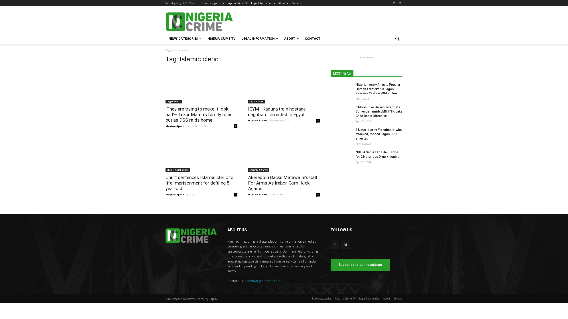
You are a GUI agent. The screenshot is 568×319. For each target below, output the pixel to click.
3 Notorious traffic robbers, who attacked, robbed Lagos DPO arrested (379, 134)
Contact (398, 298)
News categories (321, 298)
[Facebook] (393, 3)
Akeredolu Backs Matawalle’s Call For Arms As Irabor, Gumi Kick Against (282, 183)
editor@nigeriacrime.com (262, 281)
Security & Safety (258, 169)
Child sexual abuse (178, 169)
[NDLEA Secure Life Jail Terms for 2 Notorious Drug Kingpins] (341, 157)
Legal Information (369, 298)
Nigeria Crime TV (345, 298)
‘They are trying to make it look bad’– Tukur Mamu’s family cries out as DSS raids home (199, 114)
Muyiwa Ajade (175, 126)
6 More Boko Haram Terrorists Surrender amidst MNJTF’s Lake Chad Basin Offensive (379, 111)
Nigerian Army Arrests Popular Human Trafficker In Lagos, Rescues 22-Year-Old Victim (378, 89)
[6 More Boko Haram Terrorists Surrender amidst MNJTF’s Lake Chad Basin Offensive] (341, 112)
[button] (397, 38)
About (386, 298)
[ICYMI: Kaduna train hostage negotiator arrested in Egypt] (284, 85)
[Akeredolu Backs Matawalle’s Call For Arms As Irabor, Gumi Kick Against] (284, 154)
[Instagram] (399, 3)
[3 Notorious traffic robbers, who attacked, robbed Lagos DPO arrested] (341, 135)
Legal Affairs (174, 101)
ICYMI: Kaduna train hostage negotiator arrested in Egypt (277, 111)
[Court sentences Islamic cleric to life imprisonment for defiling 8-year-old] (201, 154)
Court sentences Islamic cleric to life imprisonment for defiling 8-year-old (199, 183)
